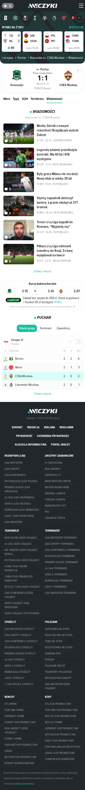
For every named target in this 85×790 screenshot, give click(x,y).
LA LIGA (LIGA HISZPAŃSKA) (19, 497)
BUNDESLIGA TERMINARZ (59, 580)
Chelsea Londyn (55, 499)
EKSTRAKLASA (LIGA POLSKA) (21, 481)
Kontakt (17, 427)
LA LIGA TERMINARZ (56, 568)
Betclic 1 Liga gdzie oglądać (22, 587)
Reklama (49, 427)
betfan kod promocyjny (60, 734)
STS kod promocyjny (58, 704)
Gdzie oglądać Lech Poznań (22, 613)
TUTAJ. (58, 302)
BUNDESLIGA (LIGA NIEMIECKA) (22, 510)
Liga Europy (12, 469)
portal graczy (60, 444)
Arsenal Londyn (55, 493)
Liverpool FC (53, 475)
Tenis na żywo (54, 641)
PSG (47, 512)
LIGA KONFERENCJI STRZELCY (21, 641)
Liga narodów (13, 522)
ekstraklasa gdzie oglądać (22, 560)
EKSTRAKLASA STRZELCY (19, 647)
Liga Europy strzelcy (18, 635)
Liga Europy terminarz (59, 544)
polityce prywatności (24, 783)
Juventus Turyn (55, 518)
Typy (16, 98)
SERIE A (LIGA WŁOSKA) (18, 503)
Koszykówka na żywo (59, 647)
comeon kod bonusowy (60, 759)
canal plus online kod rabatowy (19, 578)
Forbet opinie (13, 738)
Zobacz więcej (42, 393)
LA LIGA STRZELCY (15, 659)
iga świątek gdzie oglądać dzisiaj (21, 552)
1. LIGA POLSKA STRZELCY (19, 684)
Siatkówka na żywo (57, 629)
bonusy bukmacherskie (19, 763)
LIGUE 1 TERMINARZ (56, 587)
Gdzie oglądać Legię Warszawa (17, 605)
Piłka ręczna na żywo (59, 635)
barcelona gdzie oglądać (21, 538)
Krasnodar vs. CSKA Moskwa (47, 57)
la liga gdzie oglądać (18, 544)
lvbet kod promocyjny (59, 741)
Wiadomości (54, 98)
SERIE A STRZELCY (15, 666)
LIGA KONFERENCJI (15, 475)
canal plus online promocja (16, 568)
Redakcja (33, 427)
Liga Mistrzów (13, 463)
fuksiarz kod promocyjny (21, 745)
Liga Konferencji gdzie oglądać (19, 595)
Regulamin (66, 427)
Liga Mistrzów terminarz (61, 538)
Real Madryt (53, 469)
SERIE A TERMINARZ (56, 574)
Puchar (22, 57)
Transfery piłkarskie (58, 672)
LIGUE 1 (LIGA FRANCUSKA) (19, 516)
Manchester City (55, 506)
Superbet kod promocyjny (62, 728)
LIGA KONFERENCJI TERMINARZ (62, 550)
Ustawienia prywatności (53, 436)
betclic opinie (53, 722)
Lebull (8, 751)
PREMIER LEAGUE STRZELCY (20, 653)
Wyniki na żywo (13, 27)
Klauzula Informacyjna (30, 444)
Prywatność (24, 436)
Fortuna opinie (14, 710)
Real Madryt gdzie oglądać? (16, 730)
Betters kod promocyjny (21, 757)
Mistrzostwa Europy (58, 678)
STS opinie (11, 704)
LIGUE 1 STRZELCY (14, 678)
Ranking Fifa (53, 653)
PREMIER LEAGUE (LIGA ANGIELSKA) (17, 489)
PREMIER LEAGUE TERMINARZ (61, 562)
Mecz (6, 98)
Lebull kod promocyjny (60, 753)
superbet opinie (14, 716)
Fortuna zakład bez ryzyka (62, 747)
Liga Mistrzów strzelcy (19, 629)
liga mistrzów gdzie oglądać (57, 686)
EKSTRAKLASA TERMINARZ (60, 556)
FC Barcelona (53, 463)
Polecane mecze (55, 666)
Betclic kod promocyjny (60, 716)
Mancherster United (58, 481)
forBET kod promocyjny (20, 722)
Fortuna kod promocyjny (61, 710)
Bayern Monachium (57, 487)
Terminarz (37, 98)
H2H (25, 98)
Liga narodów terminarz (60, 593)
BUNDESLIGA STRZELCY (18, 672)
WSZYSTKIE (76, 27)
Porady (49, 659)
